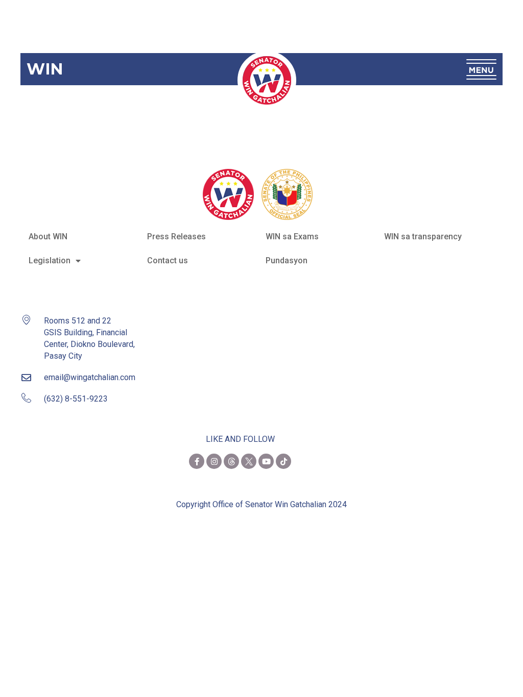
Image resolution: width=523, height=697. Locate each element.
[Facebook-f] (196, 461)
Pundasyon (286, 260)
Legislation (49, 260)
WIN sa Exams (292, 236)
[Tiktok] (283, 461)
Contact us (167, 260)
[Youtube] (266, 461)
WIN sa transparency (423, 236)
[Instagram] (214, 461)
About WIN (48, 236)
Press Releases (176, 236)
